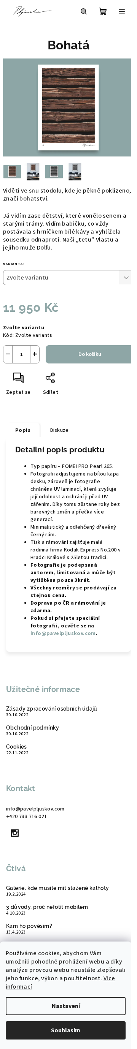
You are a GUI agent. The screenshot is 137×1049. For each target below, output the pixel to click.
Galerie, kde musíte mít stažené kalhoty (57, 888)
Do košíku (89, 354)
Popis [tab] (22, 430)
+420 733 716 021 (26, 816)
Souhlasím (65, 1030)
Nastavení (66, 1006)
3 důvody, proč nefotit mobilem (47, 907)
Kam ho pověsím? (29, 926)
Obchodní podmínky (32, 727)
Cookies (16, 746)
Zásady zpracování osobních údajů (51, 708)
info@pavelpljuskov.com (63, 633)
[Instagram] (15, 833)
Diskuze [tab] (59, 430)
